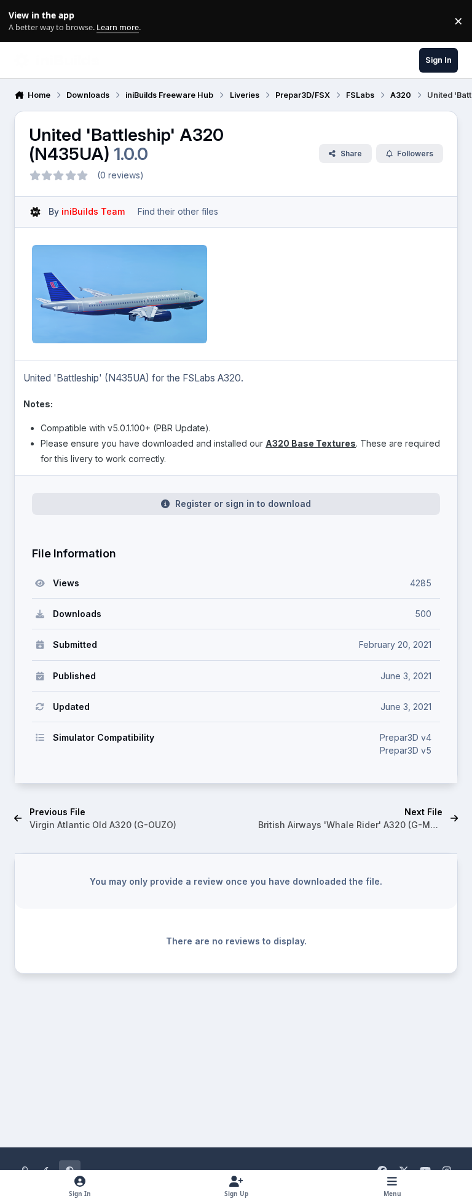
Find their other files (178, 211)
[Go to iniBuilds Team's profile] (35, 211)
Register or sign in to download (243, 503)
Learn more (23, 21)
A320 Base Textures (311, 443)
